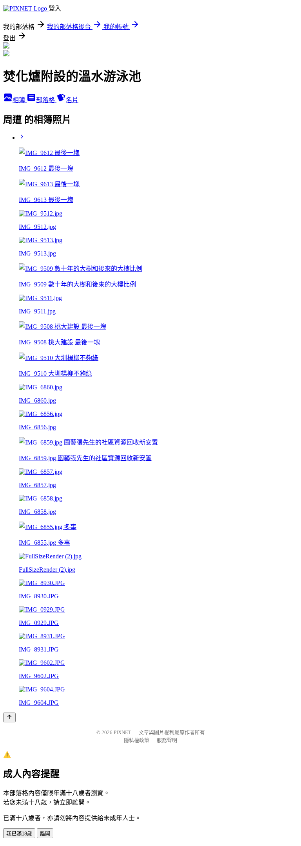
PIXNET (122, 732)
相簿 (20, 100)
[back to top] (9, 717)
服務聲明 (167, 740)
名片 (72, 100)
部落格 (46, 100)
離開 (45, 834)
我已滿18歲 (19, 834)
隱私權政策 (136, 740)
